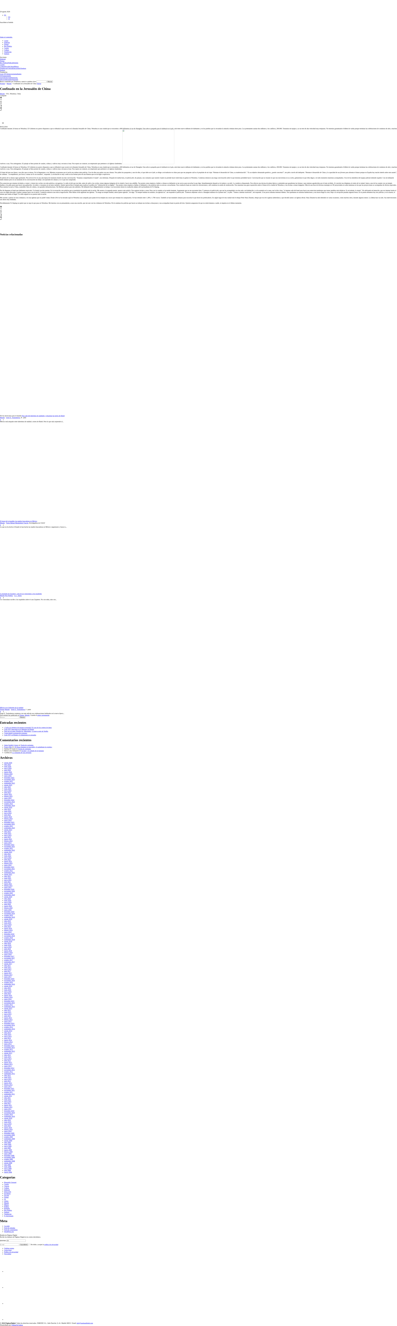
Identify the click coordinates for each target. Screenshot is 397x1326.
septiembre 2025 (9, 783)
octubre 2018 (8, 938)
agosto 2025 (8, 785)
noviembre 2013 (9, 1047)
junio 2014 (7, 1034)
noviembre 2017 (9, 958)
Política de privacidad (11, 1252)
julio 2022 (7, 854)
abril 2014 (7, 1038)
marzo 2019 (8, 928)
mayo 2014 (7, 1036)
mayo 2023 (7, 835)
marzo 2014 (8, 1040)
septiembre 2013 (9, 1051)
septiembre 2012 (9, 1073)
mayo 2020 (7, 902)
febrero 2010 (8, 1129)
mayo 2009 (7, 1146)
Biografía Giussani (10, 1182)
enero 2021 (7, 887)
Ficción (7, 66)
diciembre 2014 (9, 1023)
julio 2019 (7, 921)
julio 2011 (7, 1098)
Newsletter (7, 1254)
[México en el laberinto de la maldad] (79, 706)
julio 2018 (7, 943)
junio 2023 (7, 833)
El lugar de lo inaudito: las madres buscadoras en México (18, 521)
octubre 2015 (8, 1005)
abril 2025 (7, 792)
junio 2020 (7, 900)
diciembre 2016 (9, 979)
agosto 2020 (8, 897)
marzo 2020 (8, 906)
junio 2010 (7, 1122)
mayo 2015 (7, 1014)
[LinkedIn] (198, 102)
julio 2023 (7, 831)
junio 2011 (7, 1100)
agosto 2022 (8, 852)
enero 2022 (7, 865)
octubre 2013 (8, 1049)
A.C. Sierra (18, 596)
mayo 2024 (7, 813)
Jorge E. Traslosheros (13, 418)
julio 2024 (7, 809)
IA (20, 68)
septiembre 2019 (9, 917)
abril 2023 (7, 837)
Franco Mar (8, 747)
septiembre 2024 (9, 805)
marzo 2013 (8, 1062)
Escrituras (7, 1193)
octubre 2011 (8, 1092)
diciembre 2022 (9, 845)
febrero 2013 (8, 1064)
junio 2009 (7, 1144)
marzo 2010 (8, 1127)
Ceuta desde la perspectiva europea (15, 733)
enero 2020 (7, 910)
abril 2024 (7, 815)
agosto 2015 (8, 1008)
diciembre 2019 (9, 912)
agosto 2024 (8, 807)
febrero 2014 (8, 1042)
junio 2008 (7, 1167)
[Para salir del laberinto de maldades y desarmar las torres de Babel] (132, 414)
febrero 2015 (8, 1020)
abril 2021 (7, 882)
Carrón (6, 48)
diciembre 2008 (9, 1155)
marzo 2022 (8, 861)
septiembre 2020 (9, 895)
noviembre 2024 (9, 802)
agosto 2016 (8, 986)
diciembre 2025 (9, 778)
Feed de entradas (9, 1228)
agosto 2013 (8, 1053)
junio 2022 (7, 856)
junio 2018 (7, 945)
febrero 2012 (8, 1085)
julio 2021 (7, 876)
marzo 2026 (8, 772)
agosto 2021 (8, 874)
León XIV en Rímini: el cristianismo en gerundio (20, 735)
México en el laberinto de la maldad (11, 708)
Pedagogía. (14, 78)
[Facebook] (198, 98)
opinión (8, 76)
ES (5, 15)
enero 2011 (7, 1109)
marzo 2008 (8, 1172)
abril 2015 (7, 1016)
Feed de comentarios (11, 1230)
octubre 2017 (8, 960)
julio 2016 (7, 988)
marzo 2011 (8, 1105)
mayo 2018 (7, 947)
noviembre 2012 (9, 1070)
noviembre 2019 (9, 913)
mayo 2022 (7, 858)
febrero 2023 (8, 841)
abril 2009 (7, 1148)
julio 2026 (7, 764)
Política (10, 63)
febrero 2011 (8, 1107)
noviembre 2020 (9, 891)
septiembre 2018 (9, 939)
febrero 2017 (8, 975)
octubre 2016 (8, 982)
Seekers (6, 54)
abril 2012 (7, 1081)
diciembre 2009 (9, 1133)
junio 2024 (7, 811)
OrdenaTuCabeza (17, 1325)
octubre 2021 (8, 871)
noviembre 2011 (9, 1090)
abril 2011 (7, 1103)
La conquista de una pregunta (21, 752)
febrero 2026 (8, 774)
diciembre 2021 (9, 867)
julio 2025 (7, 787)
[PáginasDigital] (20, 33)
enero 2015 (7, 1021)
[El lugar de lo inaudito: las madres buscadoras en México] (86, 519)
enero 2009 (7, 1154)
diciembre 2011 (9, 1088)
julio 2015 (7, 1010)
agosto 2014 (8, 1031)
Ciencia (9, 68)
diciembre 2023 (9, 822)
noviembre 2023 (9, 824)
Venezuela (14, 79)
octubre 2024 (8, 804)
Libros (12, 66)
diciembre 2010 (9, 1111)
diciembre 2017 (9, 956)
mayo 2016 (7, 992)
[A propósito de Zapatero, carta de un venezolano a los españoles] (61, 592)
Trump (4, 76)
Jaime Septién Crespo (11, 745)
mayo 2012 (7, 1079)
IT (9, 19)
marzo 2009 (8, 1150)
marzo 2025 (8, 794)
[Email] (198, 108)
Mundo (2, 94)
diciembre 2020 (9, 889)
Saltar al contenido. (6, 37)
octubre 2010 (8, 1114)
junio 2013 (7, 1057)
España (9, 79)
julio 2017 (7, 966)
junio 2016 (7, 990)
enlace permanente (43, 715)
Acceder (7, 1226)
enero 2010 (7, 1131)
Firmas (6, 44)
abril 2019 (7, 926)
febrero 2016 (8, 997)
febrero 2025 (8, 796)
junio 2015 (7, 1012)
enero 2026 (7, 776)
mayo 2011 (7, 1101)
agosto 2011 (8, 1096)
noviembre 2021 (9, 869)
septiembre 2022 (9, 850)
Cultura (6, 50)
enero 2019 (7, 932)
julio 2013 (7, 1055)
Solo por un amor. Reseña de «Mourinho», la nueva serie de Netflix (26, 731)
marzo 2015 (8, 1018)
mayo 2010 (7, 1124)
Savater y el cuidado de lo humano (32, 751)
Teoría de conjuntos (27, 745)
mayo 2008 (7, 1168)
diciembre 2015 (9, 1001)
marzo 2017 (8, 973)
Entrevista (7, 78)
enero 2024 (7, 820)
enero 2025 (7, 798)
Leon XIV (3, 74)
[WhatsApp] (198, 104)
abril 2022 (7, 859)
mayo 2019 (7, 925)
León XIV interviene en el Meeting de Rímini (19, 729)
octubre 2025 (8, 781)
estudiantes (17, 74)
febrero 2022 (8, 863)
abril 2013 (7, 1060)
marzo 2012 (8, 1083)
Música (16, 66)
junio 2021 (7, 878)
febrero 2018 (8, 952)
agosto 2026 (8, 763)
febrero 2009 (8, 1152)
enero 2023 (7, 843)
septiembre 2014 (9, 1029)
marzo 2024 (8, 817)
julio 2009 (7, 1142)
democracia (10, 74)
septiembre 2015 (9, 1006)
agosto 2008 (8, 1163)
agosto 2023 (8, 830)
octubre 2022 (8, 848)
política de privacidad (51, 1244)
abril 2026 (7, 770)
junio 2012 (7, 1077)
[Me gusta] (1, 123)
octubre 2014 (8, 1027)
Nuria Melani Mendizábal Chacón (17, 523)
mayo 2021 (7, 880)
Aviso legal (7, 1250)
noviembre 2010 (9, 1113)
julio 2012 (7, 1075)
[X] (198, 100)
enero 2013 (7, 1066)
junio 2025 (7, 789)
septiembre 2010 (9, 1116)
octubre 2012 (8, 1072)
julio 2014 (7, 1033)
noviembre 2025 (9, 779)
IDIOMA (3, 1241)
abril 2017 (7, 971)
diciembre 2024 (9, 800)
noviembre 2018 (9, 936)
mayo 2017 (7, 969)
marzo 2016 (8, 995)
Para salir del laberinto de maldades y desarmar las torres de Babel (43, 416)
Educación (15, 68)
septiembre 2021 (9, 872)
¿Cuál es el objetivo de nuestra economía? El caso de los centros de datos (28, 727)
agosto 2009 (8, 1141)
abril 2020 (7, 904)
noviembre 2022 (9, 846)
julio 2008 (7, 1165)
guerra (2, 78)
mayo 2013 (7, 1059)
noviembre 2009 (9, 1135)
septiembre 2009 (9, 1139)
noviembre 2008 (9, 1157)
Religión (15, 63)
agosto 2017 (8, 964)
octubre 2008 (8, 1159)
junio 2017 (7, 967)
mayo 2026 (7, 768)
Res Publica (8, 46)
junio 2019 (7, 923)
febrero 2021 (8, 885)
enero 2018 (7, 954)
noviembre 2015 (9, 1003)
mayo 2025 (7, 791)
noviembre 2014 (9, 1025)
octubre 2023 (8, 826)
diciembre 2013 (9, 1046)
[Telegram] (198, 106)
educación (3, 79)
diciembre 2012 (9, 1068)
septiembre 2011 (9, 1094)
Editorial (7, 42)
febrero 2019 (8, 930)
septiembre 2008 (9, 1161)
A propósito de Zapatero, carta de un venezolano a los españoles (21, 594)
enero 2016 (7, 999)
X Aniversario (8, 1216)
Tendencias (7, 52)
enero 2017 (7, 977)
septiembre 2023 (9, 828)
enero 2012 (7, 1087)
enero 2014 (7, 1044)
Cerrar (6, 41)
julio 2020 (7, 899)
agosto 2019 (8, 919)
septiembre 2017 (9, 962)
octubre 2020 (8, 893)
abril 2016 (7, 993)
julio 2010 (7, 1120)
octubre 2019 (8, 915)
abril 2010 (7, 1126)
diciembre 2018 (9, 934)
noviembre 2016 (9, 980)
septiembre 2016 (9, 984)
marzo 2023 (8, 839)
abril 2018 (7, 949)
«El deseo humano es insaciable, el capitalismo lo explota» (33, 747)
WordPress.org (9, 1232)
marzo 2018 (8, 951)
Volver (39, 83)
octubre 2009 (8, 1137)
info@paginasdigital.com (85, 1323)
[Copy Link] (198, 110)
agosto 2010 (8, 1118)
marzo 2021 (8, 884)
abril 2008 (7, 1170)
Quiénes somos (9, 1248)
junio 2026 (7, 766)
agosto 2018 (8, 941)
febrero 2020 (8, 908)
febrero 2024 (8, 818)
